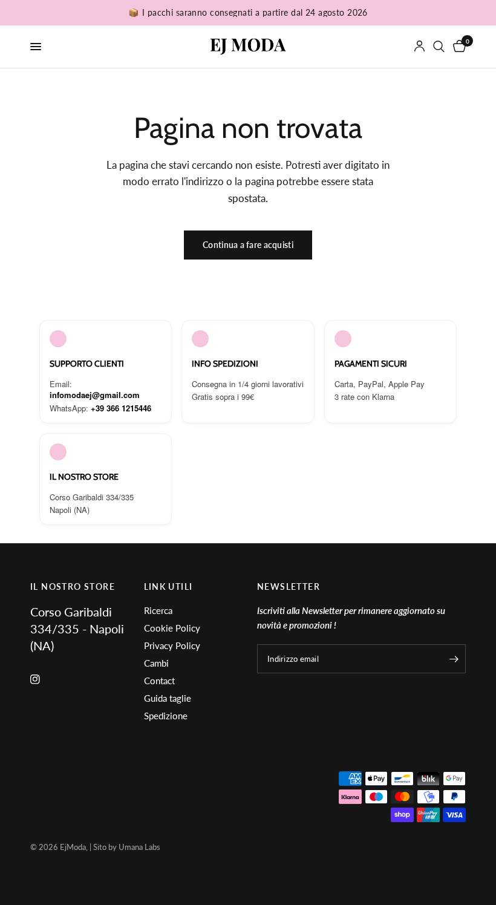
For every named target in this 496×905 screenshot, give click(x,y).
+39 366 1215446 (121, 408)
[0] (457, 46)
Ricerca (158, 610)
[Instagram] (43, 679)
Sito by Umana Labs (126, 847)
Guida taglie (167, 698)
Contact (159, 680)
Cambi (156, 663)
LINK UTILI (168, 587)
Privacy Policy (172, 645)
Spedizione (166, 715)
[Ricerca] (439, 46)
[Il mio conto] (419, 46)
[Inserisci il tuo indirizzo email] (454, 658)
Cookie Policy (172, 627)
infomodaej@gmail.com (95, 394)
